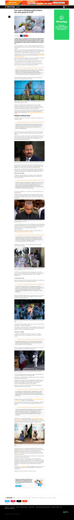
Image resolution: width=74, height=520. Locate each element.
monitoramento (22, 466)
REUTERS (16, 222)
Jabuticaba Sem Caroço (26, 497)
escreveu (20, 453)
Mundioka (19, 497)
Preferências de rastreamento (9, 508)
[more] (9, 17)
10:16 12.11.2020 (16, 14)
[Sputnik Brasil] (10, 8)
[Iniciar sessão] (66, 7)
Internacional (41, 497)
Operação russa (35, 497)
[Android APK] (65, 512)
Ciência (50, 497)
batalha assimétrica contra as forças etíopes (24, 231)
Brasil (46, 497)
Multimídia (54, 497)
